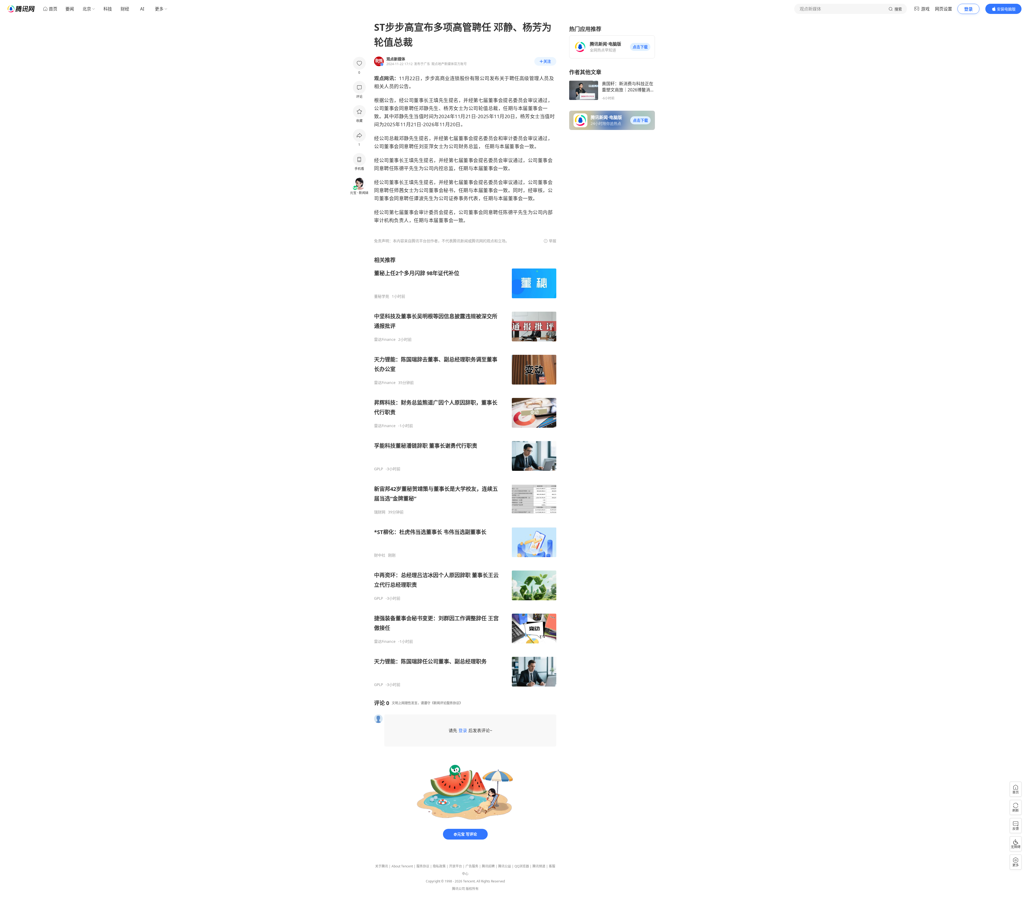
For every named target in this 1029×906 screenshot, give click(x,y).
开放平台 (455, 866)
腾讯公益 (504, 866)
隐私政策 (439, 866)
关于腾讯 (381, 866)
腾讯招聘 (488, 866)
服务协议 (422, 866)
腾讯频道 (538, 866)
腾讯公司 (458, 888)
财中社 (379, 555)
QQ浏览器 (521, 866)
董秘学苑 (381, 296)
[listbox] (465, 472)
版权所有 (472, 888)
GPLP (378, 469)
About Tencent (402, 866)
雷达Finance (385, 339)
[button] (640, 47)
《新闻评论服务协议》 (446, 703)
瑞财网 (379, 512)
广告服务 (471, 866)
